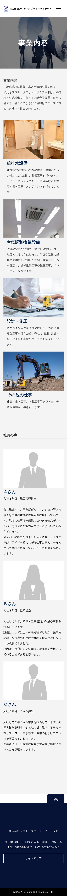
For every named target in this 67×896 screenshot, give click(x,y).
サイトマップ (33, 858)
